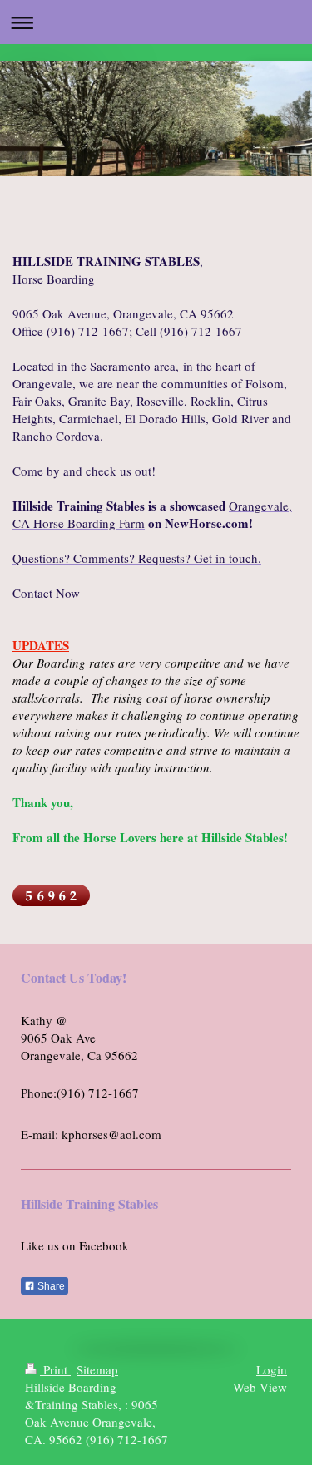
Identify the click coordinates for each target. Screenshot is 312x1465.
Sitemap (97, 1369)
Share (50, 1286)
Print (55, 1369)
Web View (260, 1387)
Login (271, 1369)
